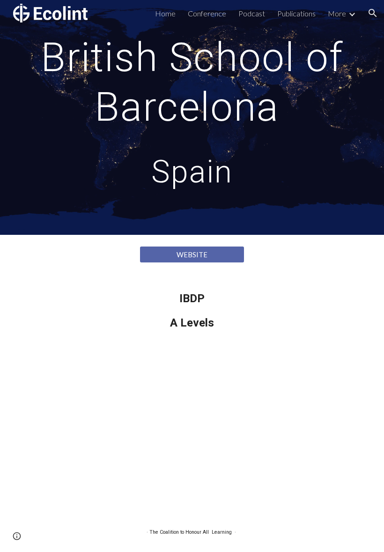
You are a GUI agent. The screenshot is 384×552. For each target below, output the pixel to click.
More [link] (337, 13)
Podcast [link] (251, 13)
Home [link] (165, 13)
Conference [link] (207, 13)
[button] (373, 13)
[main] (192, 117)
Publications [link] (296, 13)
